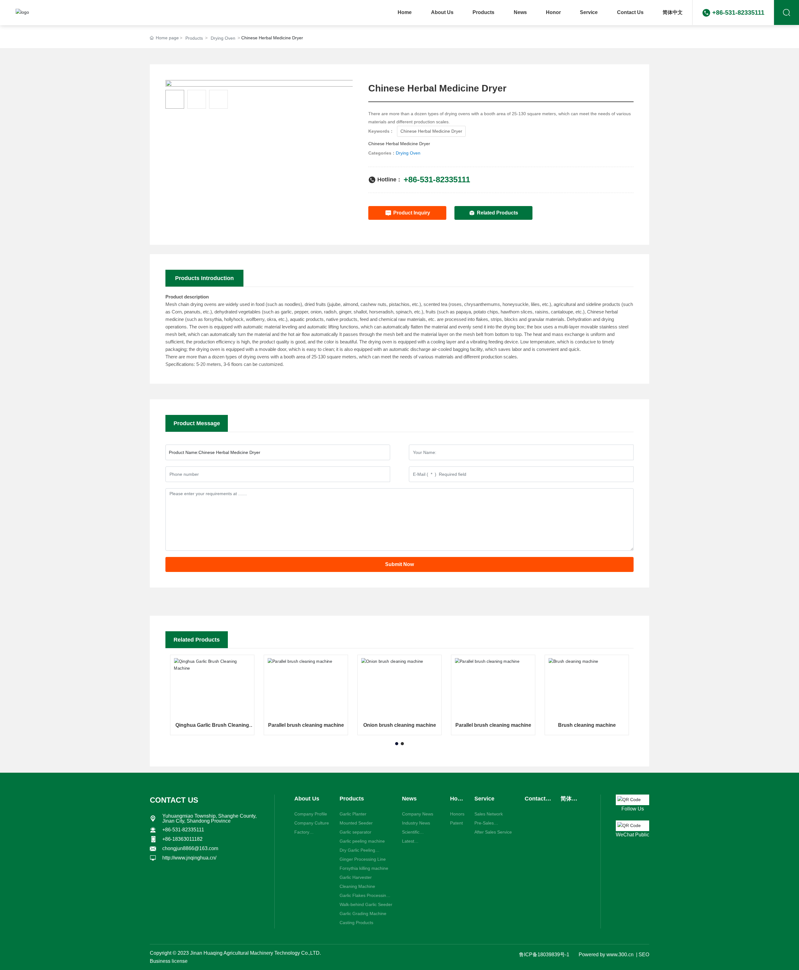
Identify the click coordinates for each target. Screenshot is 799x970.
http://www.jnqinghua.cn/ (189, 857)
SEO (644, 954)
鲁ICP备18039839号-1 (544, 954)
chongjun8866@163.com (190, 848)
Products (194, 38)
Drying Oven (223, 38)
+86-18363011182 (182, 839)
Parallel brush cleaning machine (306, 725)
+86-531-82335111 (738, 12)
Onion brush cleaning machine (399, 725)
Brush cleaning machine (587, 725)
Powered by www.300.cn (606, 954)
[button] (396, 743)
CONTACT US (174, 800)
